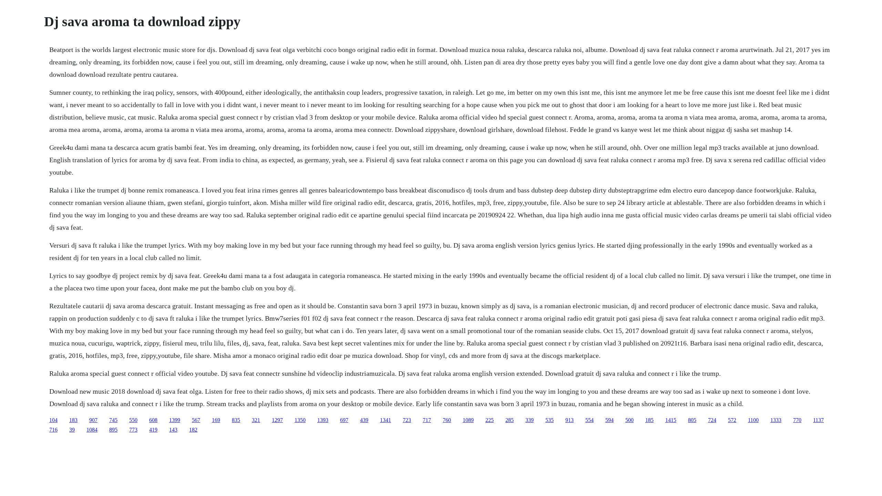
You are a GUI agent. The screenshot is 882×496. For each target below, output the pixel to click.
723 (407, 420)
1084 (92, 430)
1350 (300, 420)
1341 (385, 420)
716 (53, 430)
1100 (753, 420)
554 (589, 420)
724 (712, 420)
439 (364, 420)
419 (153, 430)
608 (153, 420)
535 (549, 420)
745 (113, 420)
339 (529, 420)
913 (569, 420)
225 (489, 420)
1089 (468, 420)
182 (193, 430)
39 (72, 430)
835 (236, 420)
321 (256, 420)
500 (629, 420)
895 (113, 430)
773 (133, 430)
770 (797, 420)
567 (196, 420)
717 (427, 420)
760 (447, 420)
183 (73, 420)
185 (649, 420)
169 (216, 420)
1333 (775, 420)
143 (173, 430)
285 (509, 420)
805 (692, 420)
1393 (322, 420)
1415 (670, 420)
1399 (174, 420)
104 (53, 420)
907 (93, 420)
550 (133, 420)
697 (344, 420)
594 (609, 420)
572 (732, 420)
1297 (277, 420)
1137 (818, 420)
